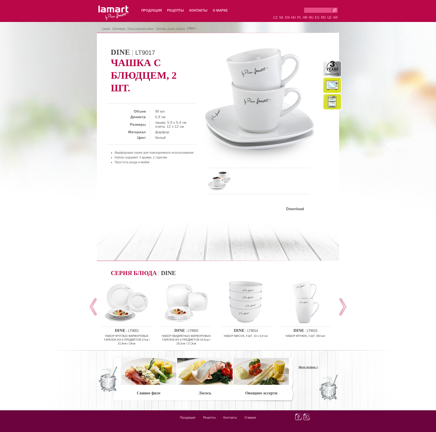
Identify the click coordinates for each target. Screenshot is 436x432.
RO (323, 17)
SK (281, 17)
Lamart (108, 9)
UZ (329, 17)
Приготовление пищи (140, 28)
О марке (220, 10)
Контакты (198, 10)
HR (305, 17)
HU (293, 17)
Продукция (151, 10)
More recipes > (308, 367)
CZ (275, 17)
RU (311, 17)
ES (317, 17)
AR (335, 17)
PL (299, 17)
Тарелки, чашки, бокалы (170, 28)
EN (287, 17)
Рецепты (175, 10)
